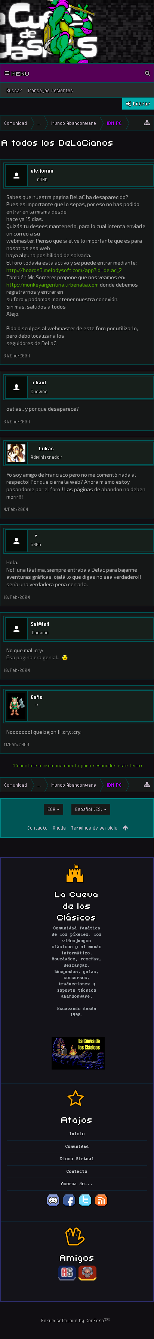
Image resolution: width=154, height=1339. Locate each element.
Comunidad (77, 1146)
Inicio (77, 1134)
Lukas (46, 448)
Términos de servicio (94, 828)
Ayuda (59, 828)
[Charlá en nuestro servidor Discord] (53, 1206)
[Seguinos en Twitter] (85, 1206)
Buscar (14, 90)
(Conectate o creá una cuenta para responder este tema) (77, 765)
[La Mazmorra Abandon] (87, 1279)
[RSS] (101, 1206)
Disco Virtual (77, 1159)
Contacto (37, 828)
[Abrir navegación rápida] (147, 123)
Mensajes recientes (50, 90)
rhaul (39, 382)
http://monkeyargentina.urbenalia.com (52, 284)
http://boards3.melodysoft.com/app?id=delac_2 (64, 270)
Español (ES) (88, 809)
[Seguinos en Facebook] (69, 1206)
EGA (51, 809)
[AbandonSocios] (67, 1279)
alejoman (42, 171)
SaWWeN (40, 624)
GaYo (37, 697)
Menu (19, 73)
